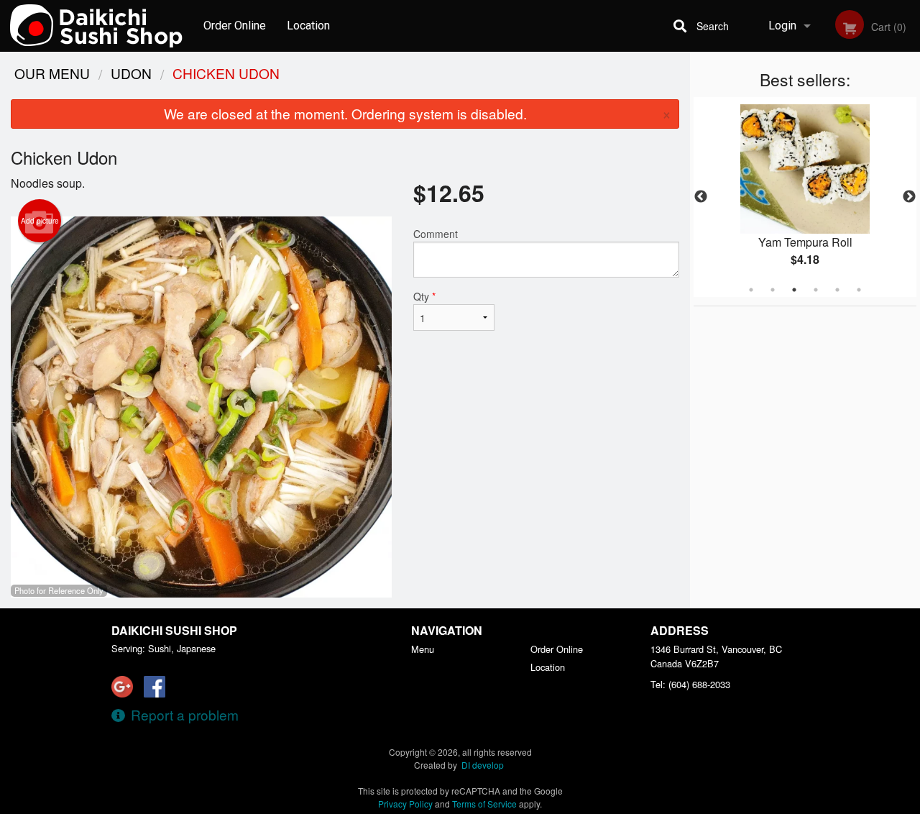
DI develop (482, 765)
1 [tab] (751, 290)
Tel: (690, 684)
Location (308, 25)
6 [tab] (859, 290)
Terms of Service (484, 803)
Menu (422, 649)
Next (909, 197)
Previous (701, 197)
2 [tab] (772, 290)
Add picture (40, 221)
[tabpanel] (805, 197)
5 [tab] (837, 290)
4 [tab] (816, 290)
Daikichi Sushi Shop (174, 630)
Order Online (234, 25)
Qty (424, 296)
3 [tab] (794, 290)
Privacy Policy (405, 803)
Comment (435, 234)
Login (782, 25)
